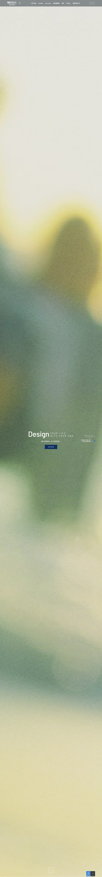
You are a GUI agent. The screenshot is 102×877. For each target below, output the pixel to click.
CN (91, 3)
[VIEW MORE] (51, 445)
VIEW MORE (51, 447)
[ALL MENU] (20, 3)
